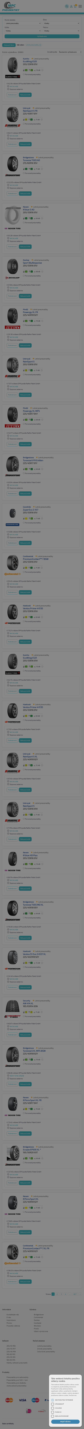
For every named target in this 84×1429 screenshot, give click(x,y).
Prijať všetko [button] (65, 1422)
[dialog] (65, 1401)
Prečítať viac (73, 1395)
